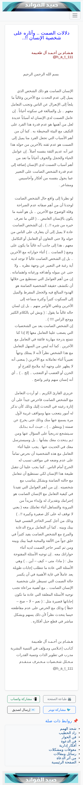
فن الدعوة (68, 741)
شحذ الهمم (68, 729)
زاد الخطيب (67, 733)
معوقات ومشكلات (62, 750)
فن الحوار (69, 737)
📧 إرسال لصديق (23, 709)
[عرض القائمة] (75, 15)
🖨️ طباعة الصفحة (59, 699)
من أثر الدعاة (66, 758)
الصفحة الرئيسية (64, 762)
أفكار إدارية (67, 745)
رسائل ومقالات (65, 754)
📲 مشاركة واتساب (23, 699)
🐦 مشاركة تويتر (59, 709)
